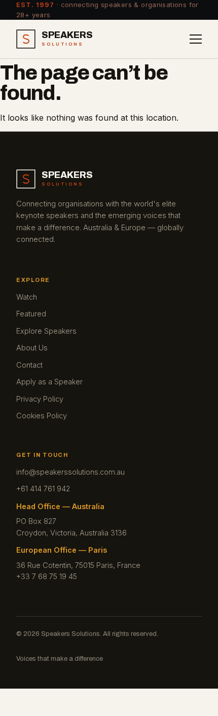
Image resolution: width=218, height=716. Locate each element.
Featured (31, 313)
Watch (26, 297)
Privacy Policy (39, 399)
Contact (29, 365)
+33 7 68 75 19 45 (46, 576)
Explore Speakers (46, 331)
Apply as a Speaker (49, 381)
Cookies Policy (41, 415)
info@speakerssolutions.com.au (70, 472)
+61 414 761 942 (43, 488)
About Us (32, 347)
